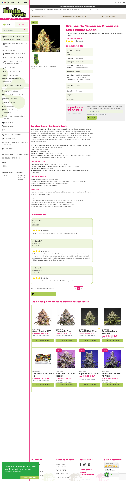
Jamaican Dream (96, 10)
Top (32, 10)
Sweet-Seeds (36, 329)
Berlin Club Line (8, 50)
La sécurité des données (38, 477)
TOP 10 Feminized (11, 68)
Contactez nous (62, 478)
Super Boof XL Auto (89, 373)
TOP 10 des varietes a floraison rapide (13, 63)
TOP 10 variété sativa (81, 10)
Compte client (37, 472)
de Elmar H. (37, 268)
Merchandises (9, 126)
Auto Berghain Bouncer (109, 332)
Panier (21, 24)
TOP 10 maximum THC (13, 71)
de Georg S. (37, 220)
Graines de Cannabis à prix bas (16, 45)
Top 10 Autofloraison (14, 58)
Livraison (36, 464)
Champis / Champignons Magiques (12, 111)
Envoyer (92, 118)
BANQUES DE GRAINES (12, 135)
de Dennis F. (37, 241)
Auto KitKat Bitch (88, 331)
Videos (4, 166)
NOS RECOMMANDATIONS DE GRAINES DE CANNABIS (54, 10)
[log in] (18, 3)
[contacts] (25, 3)
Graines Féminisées (11, 91)
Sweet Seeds (59, 329)
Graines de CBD (9, 102)
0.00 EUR (9, 25)
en (120, 3)
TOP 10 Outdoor (11, 75)
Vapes (6, 130)
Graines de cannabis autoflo (14, 95)
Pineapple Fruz (63, 331)
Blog (4, 162)
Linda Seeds (82, 329)
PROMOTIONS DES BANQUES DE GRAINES (16, 143)
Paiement (35, 468)
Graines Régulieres (10, 99)
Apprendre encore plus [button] (13, 472)
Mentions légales (63, 474)
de (114, 3)
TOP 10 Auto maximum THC (15, 54)
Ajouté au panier (43, 340)
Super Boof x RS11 (41, 331)
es (117, 3)
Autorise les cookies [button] (30, 477)
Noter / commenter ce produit (44, 294)
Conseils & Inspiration (11, 158)
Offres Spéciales (10, 138)
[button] (11, 477)
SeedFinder (8, 148)
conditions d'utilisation (61, 465)
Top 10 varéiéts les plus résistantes (11, 80)
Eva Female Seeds (74, 38)
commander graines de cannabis (21, 177)
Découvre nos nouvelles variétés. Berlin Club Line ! (78, 7)
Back (35, 22)
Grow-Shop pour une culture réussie (14, 117)
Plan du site (61, 470)
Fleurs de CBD (9, 106)
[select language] (3, 3)
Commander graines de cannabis (15, 154)
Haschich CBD (9, 122)
